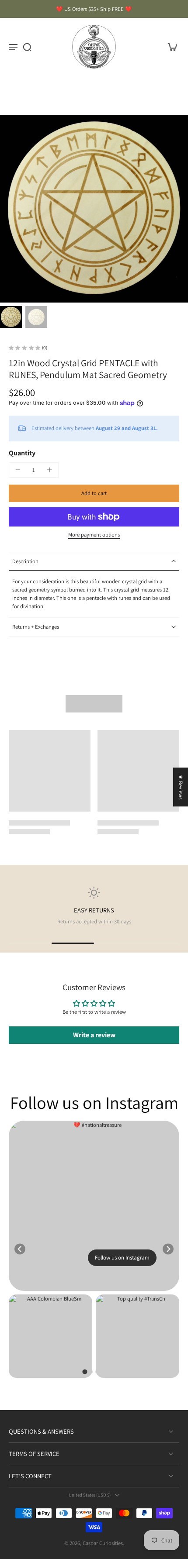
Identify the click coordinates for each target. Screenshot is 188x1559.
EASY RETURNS (94, 910)
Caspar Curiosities (103, 1543)
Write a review (94, 1034)
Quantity (22, 453)
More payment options (94, 535)
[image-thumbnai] (11, 317)
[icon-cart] (169, 46)
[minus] (18, 470)
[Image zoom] (94, 209)
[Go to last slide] (19, 1249)
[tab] (84, 1372)
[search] (27, 46)
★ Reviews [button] (181, 786)
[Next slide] (168, 1249)
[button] (94, 493)
